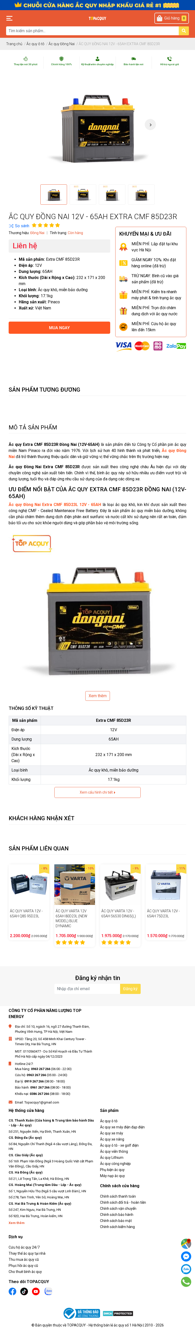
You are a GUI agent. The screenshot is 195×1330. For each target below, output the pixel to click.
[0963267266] (186, 1281)
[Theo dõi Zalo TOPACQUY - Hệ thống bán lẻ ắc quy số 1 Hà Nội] (48, 1290)
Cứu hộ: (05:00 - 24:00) (41, 1075)
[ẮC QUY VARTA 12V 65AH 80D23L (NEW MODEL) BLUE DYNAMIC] (74, 884)
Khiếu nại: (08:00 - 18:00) (42, 1094)
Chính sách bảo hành (116, 1215)
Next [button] (150, 124)
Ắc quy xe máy (111, 1133)
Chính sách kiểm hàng (117, 1227)
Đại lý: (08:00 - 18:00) (40, 1081)
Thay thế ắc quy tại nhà (27, 1253)
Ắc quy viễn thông (114, 1151)
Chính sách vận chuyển (118, 1208)
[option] (97, 124)
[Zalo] (186, 1269)
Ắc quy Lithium (111, 1158)
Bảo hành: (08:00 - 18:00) (43, 1087)
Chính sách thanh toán (118, 1196)
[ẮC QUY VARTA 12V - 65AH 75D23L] (166, 884)
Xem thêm (98, 695)
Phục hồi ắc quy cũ (23, 1266)
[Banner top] (97, 4)
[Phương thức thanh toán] (150, 346)
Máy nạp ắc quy (112, 1176)
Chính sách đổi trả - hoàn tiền (123, 1202)
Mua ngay (59, 327)
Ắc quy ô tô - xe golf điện (119, 1145)
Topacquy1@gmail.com (41, 1102)
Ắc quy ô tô (109, 1121)
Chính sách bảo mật (116, 1221)
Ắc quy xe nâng (112, 1139)
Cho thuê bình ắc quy (25, 1272)
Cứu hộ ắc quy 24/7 (24, 1247)
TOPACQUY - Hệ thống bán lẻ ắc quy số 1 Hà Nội (104, 1325)
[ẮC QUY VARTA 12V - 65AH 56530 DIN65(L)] (120, 884)
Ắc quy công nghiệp (115, 1164)
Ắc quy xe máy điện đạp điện (122, 1127)
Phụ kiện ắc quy (112, 1170)
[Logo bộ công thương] (82, 1313)
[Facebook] (186, 1256)
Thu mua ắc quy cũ (24, 1259)
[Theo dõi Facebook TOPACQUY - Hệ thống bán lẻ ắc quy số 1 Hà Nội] (12, 1290)
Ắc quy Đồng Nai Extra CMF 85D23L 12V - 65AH (55, 504)
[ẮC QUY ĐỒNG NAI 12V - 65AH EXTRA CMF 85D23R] (97, 124)
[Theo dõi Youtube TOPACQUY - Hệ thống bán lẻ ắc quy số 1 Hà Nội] (36, 1290)
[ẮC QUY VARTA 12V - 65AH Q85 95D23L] (29, 884)
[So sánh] (19, 226)
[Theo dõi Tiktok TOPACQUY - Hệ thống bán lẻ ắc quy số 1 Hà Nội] (24, 1290)
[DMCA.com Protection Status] (118, 1313)
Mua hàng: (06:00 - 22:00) (43, 1069)
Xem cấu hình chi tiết (96, 792)
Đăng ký (130, 988)
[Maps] (186, 1244)
